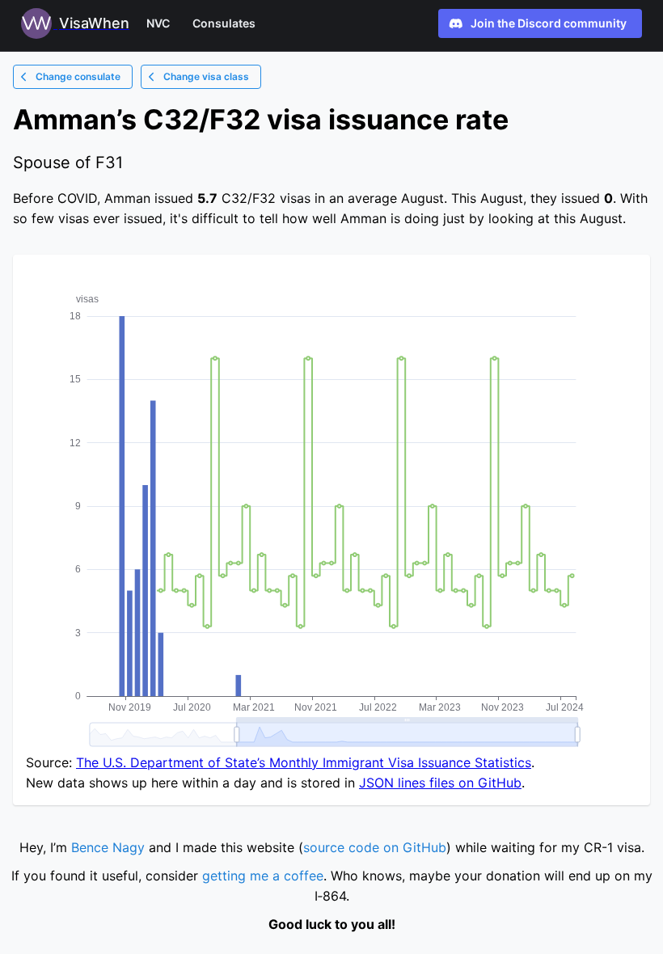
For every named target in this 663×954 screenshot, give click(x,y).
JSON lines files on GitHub (440, 783)
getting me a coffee (262, 875)
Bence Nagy (108, 847)
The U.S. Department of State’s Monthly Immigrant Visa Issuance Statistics (303, 762)
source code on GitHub (374, 847)
